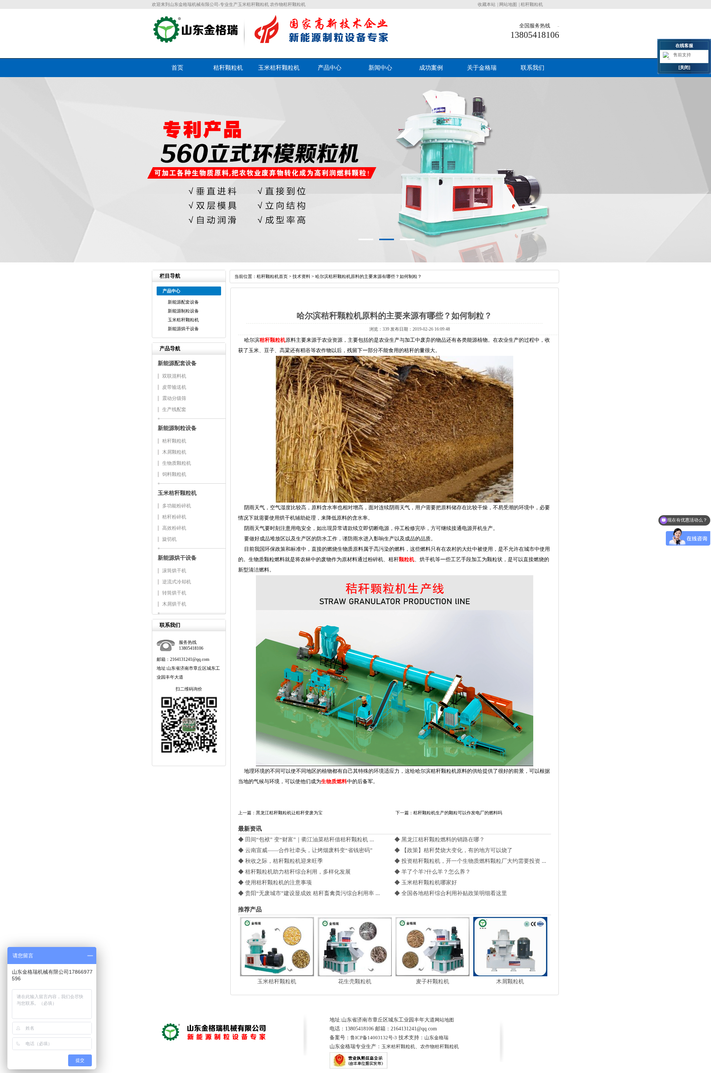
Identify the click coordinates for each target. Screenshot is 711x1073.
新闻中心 (380, 67)
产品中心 (329, 67)
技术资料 (301, 276)
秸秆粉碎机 (174, 517)
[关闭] (684, 67)
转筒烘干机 (174, 593)
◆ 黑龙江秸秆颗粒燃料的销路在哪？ (439, 839)
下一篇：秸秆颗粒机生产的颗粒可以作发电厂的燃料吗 (448, 812)
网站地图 (508, 4)
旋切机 (169, 539)
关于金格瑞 (482, 67)
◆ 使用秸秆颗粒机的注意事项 (275, 882)
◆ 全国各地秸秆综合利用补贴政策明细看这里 (450, 893)
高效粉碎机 (174, 528)
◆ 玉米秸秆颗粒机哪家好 (425, 882)
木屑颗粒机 (174, 452)
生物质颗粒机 (176, 463)
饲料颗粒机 (174, 474)
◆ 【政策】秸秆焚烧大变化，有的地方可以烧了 (453, 850)
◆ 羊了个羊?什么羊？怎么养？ (432, 872)
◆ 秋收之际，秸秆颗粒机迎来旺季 (280, 861)
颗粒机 (406, 559)
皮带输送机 (174, 387)
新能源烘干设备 (183, 328)
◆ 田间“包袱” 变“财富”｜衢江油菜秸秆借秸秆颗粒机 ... (306, 839)
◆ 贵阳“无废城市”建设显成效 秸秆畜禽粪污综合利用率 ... (309, 893)
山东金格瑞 (436, 1037)
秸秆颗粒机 (532, 4)
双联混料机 (174, 376)
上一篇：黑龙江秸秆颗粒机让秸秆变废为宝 (280, 812)
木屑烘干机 (174, 604)
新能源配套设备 (183, 302)
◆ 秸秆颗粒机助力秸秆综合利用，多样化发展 (294, 872)
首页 (177, 67)
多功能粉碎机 (176, 506)
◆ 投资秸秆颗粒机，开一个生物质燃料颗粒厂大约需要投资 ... (470, 861)
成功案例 (431, 67)
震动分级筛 (174, 398)
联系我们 (532, 67)
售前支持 (682, 54)
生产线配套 (174, 409)
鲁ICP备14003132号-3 (373, 1037)
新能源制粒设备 (183, 311)
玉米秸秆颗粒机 (279, 67)
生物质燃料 (334, 781)
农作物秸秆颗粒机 (439, 1046)
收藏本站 (486, 4)
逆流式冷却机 (176, 581)
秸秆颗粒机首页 (272, 276)
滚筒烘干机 (174, 570)
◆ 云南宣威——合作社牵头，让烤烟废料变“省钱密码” (305, 850)
